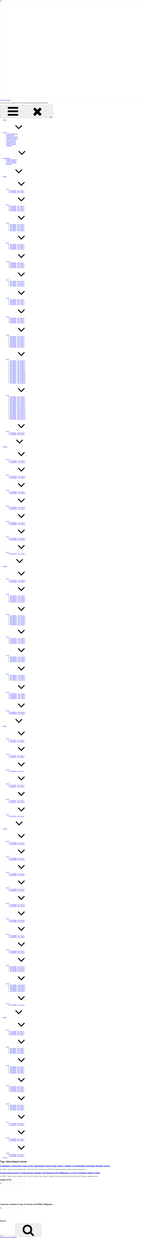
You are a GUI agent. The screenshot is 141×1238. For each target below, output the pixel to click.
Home (4, 120)
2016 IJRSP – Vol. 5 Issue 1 (17, 1105)
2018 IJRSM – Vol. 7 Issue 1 (17, 935)
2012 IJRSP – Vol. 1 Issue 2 (17, 1033)
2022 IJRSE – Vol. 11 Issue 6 (17, 404)
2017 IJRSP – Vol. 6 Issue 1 (17, 1123)
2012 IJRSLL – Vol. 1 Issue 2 (17, 582)
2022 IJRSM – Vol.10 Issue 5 (17, 991)
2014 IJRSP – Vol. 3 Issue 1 (17, 1067)
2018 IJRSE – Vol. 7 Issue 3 (17, 302)
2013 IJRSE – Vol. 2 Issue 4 (17, 210)
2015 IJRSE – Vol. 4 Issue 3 (17, 247)
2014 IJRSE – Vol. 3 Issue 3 (17, 227)
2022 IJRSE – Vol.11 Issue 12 (17, 413)
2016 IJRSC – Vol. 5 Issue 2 (17, 802)
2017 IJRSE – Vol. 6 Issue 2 (17, 282)
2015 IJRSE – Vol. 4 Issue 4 (17, 249)
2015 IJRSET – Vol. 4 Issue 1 (17, 507)
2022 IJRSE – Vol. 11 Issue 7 (17, 405)
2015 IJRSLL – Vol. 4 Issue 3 (17, 641)
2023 (8, 431)
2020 (8, 335)
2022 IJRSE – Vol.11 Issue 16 (17, 419)
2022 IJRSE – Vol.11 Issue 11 (17, 411)
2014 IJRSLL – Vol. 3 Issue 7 (17, 624)
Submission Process (12, 159)
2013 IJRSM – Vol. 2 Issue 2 (17, 859)
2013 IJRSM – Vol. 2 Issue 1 (17, 858)
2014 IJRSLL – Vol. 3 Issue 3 (17, 618)
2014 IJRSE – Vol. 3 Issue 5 (17, 230)
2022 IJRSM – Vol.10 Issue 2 (17, 986)
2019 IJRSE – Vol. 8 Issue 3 (17, 321)
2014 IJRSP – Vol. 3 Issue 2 (17, 1068)
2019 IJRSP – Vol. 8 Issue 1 (17, 1154)
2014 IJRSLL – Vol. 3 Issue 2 (17, 617)
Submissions (6, 158)
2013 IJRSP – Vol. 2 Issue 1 (17, 1048)
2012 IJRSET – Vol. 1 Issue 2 (17, 462)
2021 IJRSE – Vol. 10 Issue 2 (17, 362)
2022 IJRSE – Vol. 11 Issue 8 (17, 407)
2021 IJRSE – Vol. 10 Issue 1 (17, 361)
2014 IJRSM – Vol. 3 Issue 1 (17, 873)
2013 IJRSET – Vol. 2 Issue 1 (17, 476)
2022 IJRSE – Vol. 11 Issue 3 (17, 399)
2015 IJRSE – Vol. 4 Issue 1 (17, 244)
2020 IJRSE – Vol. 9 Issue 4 (17, 341)
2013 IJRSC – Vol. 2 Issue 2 (17, 757)
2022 (8, 395)
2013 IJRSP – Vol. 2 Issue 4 (17, 1053)
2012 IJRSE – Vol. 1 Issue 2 (17, 192)
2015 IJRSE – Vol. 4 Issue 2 (17, 246)
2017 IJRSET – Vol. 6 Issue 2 (17, 539)
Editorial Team (10, 135)
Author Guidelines (11, 161)
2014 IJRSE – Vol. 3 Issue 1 (17, 224)
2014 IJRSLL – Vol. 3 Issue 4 (17, 620)
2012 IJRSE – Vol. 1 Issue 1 (17, 190)
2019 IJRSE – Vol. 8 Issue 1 (17, 318)
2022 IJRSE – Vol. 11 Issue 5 (17, 402)
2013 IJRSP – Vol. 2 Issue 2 (17, 1050)
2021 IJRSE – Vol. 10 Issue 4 (17, 365)
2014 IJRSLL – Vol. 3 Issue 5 (17, 621)
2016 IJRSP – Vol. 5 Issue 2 (17, 1106)
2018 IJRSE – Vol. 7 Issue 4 (17, 304)
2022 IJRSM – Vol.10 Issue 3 (17, 988)
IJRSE (5, 176)
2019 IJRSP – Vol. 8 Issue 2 (17, 1156)
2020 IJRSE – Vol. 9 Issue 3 (17, 339)
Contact (5, 1157)
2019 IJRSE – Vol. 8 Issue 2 (17, 319)
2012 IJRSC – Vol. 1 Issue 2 (17, 741)
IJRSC (5, 726)
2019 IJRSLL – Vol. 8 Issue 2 (17, 713)
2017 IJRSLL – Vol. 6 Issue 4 (17, 679)
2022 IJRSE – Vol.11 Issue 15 (17, 417)
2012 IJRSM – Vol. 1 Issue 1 (17, 842)
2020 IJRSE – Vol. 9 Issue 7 (17, 345)
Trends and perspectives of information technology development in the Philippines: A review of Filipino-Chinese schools (50, 1173)
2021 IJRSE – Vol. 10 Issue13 (17, 378)
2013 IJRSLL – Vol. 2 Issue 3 (17, 598)
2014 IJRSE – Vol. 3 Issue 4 (17, 229)
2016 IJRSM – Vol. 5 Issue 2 (17, 906)
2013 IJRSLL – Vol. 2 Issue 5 (17, 601)
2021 (8, 359)
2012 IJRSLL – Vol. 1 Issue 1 (17, 580)
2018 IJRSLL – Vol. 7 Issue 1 (17, 694)
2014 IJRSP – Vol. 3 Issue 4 (17, 1071)
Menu (51, 117)
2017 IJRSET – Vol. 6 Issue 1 (17, 538)
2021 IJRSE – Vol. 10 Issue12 (17, 377)
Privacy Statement (11, 144)
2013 (8, 204)
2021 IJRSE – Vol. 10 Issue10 (17, 374)
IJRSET (5, 447)
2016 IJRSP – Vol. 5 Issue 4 (17, 1109)
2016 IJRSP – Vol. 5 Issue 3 (17, 1108)
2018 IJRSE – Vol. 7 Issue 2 (17, 301)
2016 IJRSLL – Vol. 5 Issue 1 (17, 657)
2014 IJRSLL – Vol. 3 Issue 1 (17, 615)
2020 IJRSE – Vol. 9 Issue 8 (17, 346)
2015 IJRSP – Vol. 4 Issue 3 (17, 1089)
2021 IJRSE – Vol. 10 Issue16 (17, 383)
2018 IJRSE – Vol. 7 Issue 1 (17, 299)
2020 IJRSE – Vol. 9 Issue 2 (17, 338)
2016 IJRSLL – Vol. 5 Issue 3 (17, 660)
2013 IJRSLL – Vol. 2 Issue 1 (17, 596)
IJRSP (5, 1017)
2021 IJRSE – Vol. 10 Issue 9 (17, 372)
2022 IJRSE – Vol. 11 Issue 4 (17, 401)
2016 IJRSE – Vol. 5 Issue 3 (17, 265)
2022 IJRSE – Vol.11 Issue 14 (17, 416)
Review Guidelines (11, 162)
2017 (8, 280)
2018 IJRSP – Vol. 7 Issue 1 (17, 1139)
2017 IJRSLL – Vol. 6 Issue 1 (17, 675)
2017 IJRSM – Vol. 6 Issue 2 (17, 921)
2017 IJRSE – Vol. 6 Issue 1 (17, 281)
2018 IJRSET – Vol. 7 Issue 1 (17, 553)
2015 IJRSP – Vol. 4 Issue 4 (17, 1091)
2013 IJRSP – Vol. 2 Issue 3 (17, 1051)
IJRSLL (5, 566)
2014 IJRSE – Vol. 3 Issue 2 (17, 226)
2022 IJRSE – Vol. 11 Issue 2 (17, 398)
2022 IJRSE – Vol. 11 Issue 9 (17, 408)
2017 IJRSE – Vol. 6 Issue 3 (17, 284)
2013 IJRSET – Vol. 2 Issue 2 (17, 478)
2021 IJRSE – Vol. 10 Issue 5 (17, 366)
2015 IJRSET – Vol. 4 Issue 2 (17, 509)
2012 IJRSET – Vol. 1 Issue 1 (17, 461)
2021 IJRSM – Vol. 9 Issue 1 (17, 966)
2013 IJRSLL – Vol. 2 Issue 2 (17, 597)
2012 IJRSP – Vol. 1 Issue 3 (17, 1034)
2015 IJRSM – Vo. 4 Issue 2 (17, 890)
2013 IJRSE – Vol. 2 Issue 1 (17, 206)
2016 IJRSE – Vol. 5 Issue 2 (17, 264)
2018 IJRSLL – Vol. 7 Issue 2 (17, 695)
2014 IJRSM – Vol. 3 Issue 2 (17, 875)
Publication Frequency (12, 138)
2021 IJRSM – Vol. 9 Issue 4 (17, 971)
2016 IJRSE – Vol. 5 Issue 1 (17, 263)
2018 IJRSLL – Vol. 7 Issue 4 (17, 698)
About (5, 132)
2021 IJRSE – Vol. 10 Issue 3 (17, 363)
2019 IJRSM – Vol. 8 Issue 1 (17, 951)
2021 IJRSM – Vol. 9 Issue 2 (17, 968)
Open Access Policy (12, 139)
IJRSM (5, 828)
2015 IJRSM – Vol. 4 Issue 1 (17, 889)
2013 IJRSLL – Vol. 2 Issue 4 (17, 600)
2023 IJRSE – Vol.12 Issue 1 (17, 433)
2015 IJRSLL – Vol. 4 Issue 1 (17, 638)
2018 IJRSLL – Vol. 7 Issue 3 (17, 696)
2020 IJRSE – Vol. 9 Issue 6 (17, 344)
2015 (8, 243)
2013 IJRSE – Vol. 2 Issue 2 (17, 207)
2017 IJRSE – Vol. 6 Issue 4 (17, 285)
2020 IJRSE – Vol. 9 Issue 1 (17, 336)
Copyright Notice (11, 141)
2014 (8, 223)
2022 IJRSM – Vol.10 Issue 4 (17, 989)
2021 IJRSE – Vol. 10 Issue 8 (17, 371)
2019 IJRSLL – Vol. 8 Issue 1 (17, 712)
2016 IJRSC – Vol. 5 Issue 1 (17, 800)
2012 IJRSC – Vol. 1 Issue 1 (17, 740)
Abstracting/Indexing (12, 134)
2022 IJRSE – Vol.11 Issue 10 (17, 410)
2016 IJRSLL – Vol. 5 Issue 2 (17, 658)
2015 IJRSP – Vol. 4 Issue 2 (17, 1088)
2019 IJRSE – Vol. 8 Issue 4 (17, 322)
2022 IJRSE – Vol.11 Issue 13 (17, 414)
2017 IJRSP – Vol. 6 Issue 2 (17, 1125)
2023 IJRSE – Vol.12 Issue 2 (17, 434)
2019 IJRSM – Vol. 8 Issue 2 (17, 952)
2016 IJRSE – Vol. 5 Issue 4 (17, 267)
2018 (8, 298)
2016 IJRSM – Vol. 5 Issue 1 (17, 904)
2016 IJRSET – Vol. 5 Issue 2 (17, 524)
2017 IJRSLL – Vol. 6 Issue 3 (17, 678)
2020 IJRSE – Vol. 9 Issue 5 (17, 342)
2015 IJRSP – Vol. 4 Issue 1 (17, 1086)
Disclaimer (9, 145)
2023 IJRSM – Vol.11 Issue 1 (17, 1005)
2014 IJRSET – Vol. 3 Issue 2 (17, 493)
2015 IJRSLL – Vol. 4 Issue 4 (17, 643)
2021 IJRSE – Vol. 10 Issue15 (17, 381)
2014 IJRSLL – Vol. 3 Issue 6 (17, 623)
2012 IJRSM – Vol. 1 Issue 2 (17, 844)
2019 (8, 316)
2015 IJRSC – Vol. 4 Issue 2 (17, 786)
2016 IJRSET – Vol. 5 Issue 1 (17, 523)
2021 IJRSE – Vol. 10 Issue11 (17, 375)
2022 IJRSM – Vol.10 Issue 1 (17, 985)
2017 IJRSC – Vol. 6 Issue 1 (17, 816)
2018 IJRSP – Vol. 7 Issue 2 (17, 1140)
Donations (9, 164)
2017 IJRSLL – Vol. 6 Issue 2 (17, 677)
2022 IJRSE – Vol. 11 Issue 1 (17, 397)
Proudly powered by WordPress (8, 1237)
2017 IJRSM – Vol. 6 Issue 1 (17, 920)
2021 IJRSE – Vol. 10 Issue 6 (17, 368)
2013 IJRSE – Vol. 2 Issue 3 (17, 209)
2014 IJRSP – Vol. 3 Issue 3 (17, 1070)
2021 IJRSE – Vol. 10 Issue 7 (17, 369)
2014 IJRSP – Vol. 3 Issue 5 (17, 1072)
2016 (8, 261)
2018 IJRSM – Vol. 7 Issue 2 (17, 937)
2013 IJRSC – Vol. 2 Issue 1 (17, 755)
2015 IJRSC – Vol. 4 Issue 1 (17, 785)
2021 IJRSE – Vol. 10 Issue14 (17, 380)
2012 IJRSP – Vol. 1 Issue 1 (17, 1031)
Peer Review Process (12, 137)
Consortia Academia (5, 100)
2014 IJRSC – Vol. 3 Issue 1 (17, 771)
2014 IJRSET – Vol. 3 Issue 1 (17, 492)
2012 (8, 189)
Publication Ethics (11, 142)
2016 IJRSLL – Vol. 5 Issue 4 (17, 661)
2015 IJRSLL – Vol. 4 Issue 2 (17, 640)
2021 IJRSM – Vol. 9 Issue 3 (17, 969)
